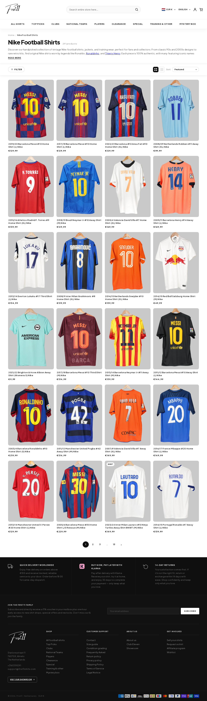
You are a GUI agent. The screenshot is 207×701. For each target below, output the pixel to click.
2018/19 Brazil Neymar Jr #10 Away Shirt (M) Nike (79, 221)
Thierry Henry (112, 53)
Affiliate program (176, 648)
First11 (19, 696)
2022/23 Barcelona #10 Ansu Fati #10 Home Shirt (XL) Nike (126, 145)
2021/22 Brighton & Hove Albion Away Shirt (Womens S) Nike (29, 374)
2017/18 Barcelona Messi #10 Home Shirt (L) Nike (77, 145)
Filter (18, 69)
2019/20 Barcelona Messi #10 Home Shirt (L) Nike (28, 145)
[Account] (195, 9)
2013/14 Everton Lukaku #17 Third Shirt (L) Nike (30, 297)
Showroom (132, 648)
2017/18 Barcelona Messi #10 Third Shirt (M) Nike (79, 374)
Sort (168, 69)
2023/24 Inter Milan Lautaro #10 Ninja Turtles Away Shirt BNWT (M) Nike (126, 526)
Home (11, 35)
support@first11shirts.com (22, 669)
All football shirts (55, 640)
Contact (91, 640)
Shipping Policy (95, 664)
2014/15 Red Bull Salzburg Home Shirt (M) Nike (174, 297)
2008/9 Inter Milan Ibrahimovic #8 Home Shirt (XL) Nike (76, 297)
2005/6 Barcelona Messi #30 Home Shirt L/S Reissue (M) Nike (77, 526)
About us (131, 640)
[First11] (17, 638)
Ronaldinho (92, 53)
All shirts (18, 24)
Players (99, 24)
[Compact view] (162, 69)
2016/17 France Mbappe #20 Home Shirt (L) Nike (173, 450)
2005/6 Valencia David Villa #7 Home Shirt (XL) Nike (126, 221)
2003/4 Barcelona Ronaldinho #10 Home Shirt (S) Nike (27, 450)
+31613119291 (14, 665)
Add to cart (31, 137)
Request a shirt (175, 644)
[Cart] (201, 9)
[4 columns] (155, 69)
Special (138, 24)
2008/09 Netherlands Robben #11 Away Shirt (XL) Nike (176, 145)
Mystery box (188, 24)
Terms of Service (95, 668)
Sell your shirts (175, 640)
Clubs (55, 24)
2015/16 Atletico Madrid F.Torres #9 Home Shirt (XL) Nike (28, 221)
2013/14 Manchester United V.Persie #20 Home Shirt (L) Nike (29, 526)
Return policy (94, 656)
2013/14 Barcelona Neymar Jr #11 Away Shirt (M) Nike (127, 374)
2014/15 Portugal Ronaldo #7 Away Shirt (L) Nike (173, 526)
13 (114, 544)
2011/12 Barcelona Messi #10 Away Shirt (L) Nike (175, 374)
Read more (14, 58)
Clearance (119, 24)
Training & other (161, 24)
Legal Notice (93, 672)
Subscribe (190, 611)
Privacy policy (94, 660)
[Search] (136, 9)
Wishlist (171, 652)
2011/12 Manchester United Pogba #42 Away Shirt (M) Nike (79, 450)
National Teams (54, 652)
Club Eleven (133, 644)
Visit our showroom (21, 679)
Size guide (92, 644)
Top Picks (38, 24)
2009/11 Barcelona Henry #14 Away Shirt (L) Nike (173, 221)
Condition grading (97, 648)
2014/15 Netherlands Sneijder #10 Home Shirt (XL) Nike (124, 297)
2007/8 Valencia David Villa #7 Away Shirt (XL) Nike (125, 450)
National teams (76, 24)
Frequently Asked (96, 652)
